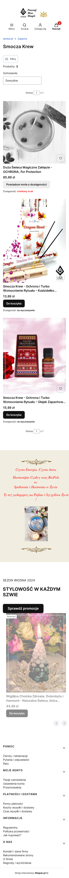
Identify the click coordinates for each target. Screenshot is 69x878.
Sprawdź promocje (23, 608)
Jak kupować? (12, 835)
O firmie (8, 859)
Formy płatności (13, 803)
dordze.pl (8, 38)
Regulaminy (10, 827)
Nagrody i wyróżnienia (17, 862)
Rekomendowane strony (18, 855)
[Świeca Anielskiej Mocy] (36, 539)
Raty (6, 763)
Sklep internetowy (30, 873)
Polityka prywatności (16, 831)
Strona (29, 92)
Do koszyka (13, 303)
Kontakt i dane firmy (15, 851)
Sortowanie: (10, 73)
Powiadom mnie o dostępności (26, 184)
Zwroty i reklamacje (15, 755)
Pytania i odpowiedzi (16, 759)
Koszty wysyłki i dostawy (18, 807)
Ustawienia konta (14, 783)
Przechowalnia (12, 787)
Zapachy (22, 38)
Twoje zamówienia (14, 779)
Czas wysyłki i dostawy (17, 811)
